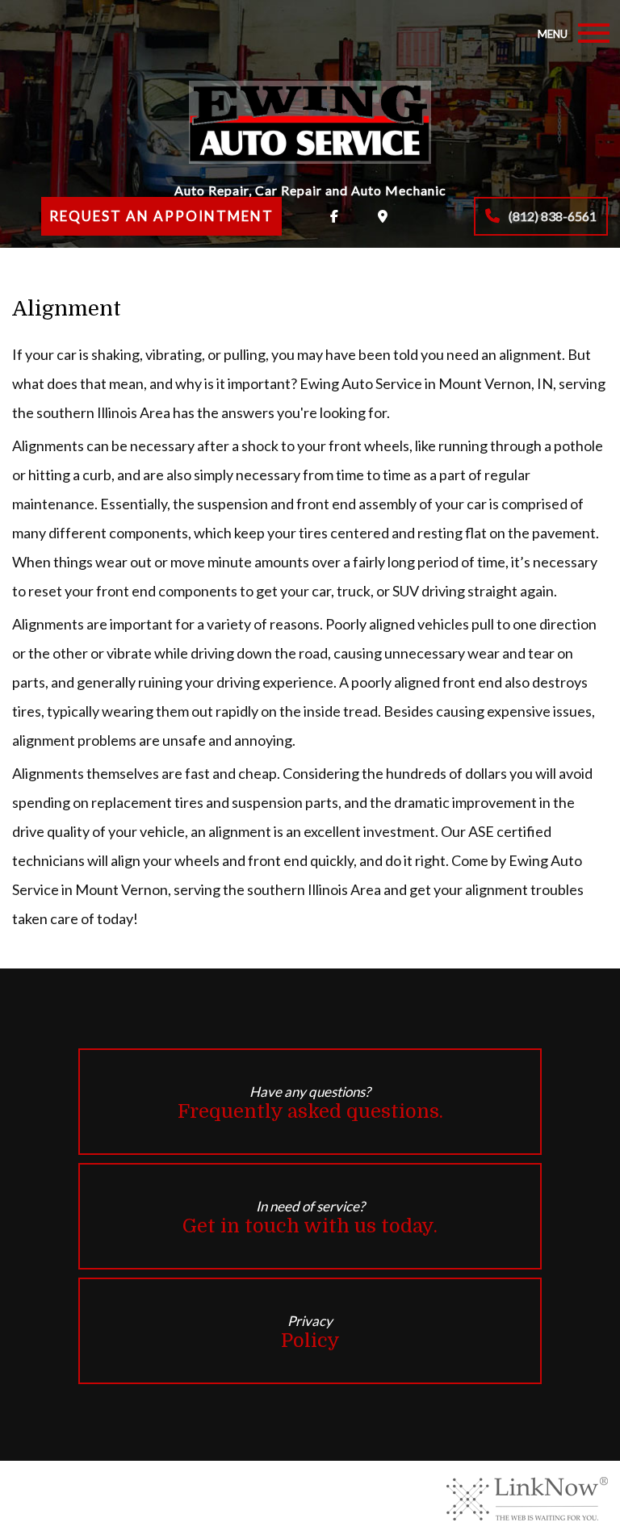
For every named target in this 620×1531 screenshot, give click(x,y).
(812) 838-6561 (551, 216)
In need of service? (310, 1217)
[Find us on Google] (382, 216)
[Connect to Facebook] (334, 216)
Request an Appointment (161, 215)
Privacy (310, 1332)
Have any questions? (310, 1103)
